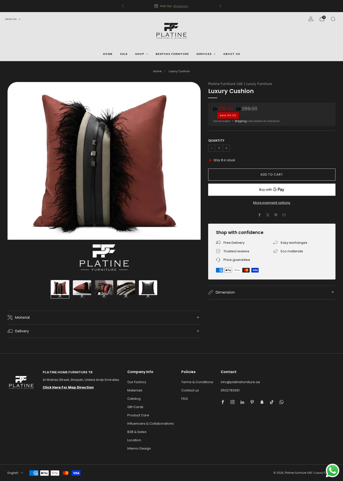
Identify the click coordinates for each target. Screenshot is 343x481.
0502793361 (230, 390)
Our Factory (136, 382)
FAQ (184, 398)
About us (231, 54)
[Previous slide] (17, 178)
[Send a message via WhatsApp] (332, 470)
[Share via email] (284, 215)
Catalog (134, 398)
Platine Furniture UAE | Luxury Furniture (240, 84)
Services (204, 54)
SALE (124, 54)
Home (107, 54)
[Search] (332, 18)
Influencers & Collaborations (150, 423)
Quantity (216, 140)
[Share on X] (267, 215)
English (11, 19)
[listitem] (172, 6)
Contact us (190, 390)
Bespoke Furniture (172, 54)
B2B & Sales (136, 431)
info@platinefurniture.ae (240, 382)
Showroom (180, 6)
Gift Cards (135, 407)
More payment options (271, 202)
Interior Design (139, 448)
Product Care (138, 415)
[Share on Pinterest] (275, 215)
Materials (134, 390)
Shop (139, 54)
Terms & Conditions (197, 382)
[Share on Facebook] (259, 215)
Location (134, 440)
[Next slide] (191, 178)
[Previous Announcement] (123, 6)
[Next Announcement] (220, 6)
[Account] (310, 18)
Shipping (241, 121)
